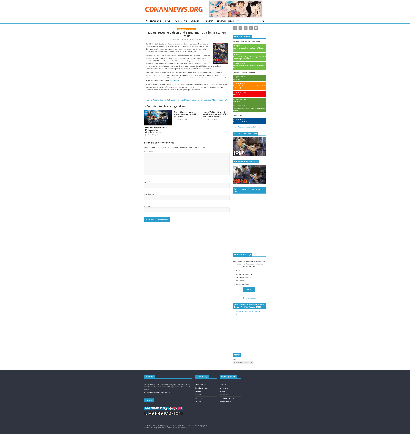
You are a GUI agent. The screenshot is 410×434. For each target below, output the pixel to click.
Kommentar (149, 151)
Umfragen (195, 21)
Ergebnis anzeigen (249, 298)
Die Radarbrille (241, 281)
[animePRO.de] (178, 408)
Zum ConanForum (201, 388)
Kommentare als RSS (227, 402)
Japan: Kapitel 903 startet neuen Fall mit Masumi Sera (170, 100)
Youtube (198, 402)
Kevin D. (186, 39)
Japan (167, 21)
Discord (198, 395)
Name (147, 182)
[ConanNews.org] (146, 21)
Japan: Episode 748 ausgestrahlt (214, 100)
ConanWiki (221, 21)
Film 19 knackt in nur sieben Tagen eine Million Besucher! (186, 114)
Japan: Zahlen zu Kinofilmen (186, 29)
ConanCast (208, 21)
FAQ (185, 21)
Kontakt (222, 391)
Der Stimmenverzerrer (243, 277)
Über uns (223, 385)
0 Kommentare (196, 39)
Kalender (178, 21)
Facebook (198, 398)
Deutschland (155, 21)
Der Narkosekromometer (244, 274)
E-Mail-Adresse (150, 194)
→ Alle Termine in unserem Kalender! (246, 127)
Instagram (198, 391)
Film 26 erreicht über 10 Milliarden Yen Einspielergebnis (156, 129)
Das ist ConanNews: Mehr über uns (158, 392)
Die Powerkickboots (243, 284)
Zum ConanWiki (200, 385)
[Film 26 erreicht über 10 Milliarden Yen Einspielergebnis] (158, 111)
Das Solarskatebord (242, 271)
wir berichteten (175, 80)
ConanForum (233, 21)
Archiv (235, 360)
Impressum (224, 395)
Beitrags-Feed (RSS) (227, 398)
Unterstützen (224, 388)
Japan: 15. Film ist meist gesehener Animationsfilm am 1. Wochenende (215, 114)
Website (147, 206)
